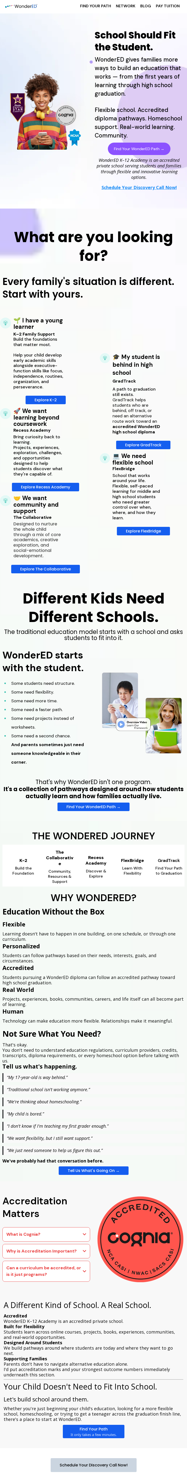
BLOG (145, 6)
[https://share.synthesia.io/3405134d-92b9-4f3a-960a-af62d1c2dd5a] (140, 712)
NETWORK (125, 6)
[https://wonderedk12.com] (21, 6)
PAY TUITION (168, 6)
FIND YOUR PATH (95, 6)
